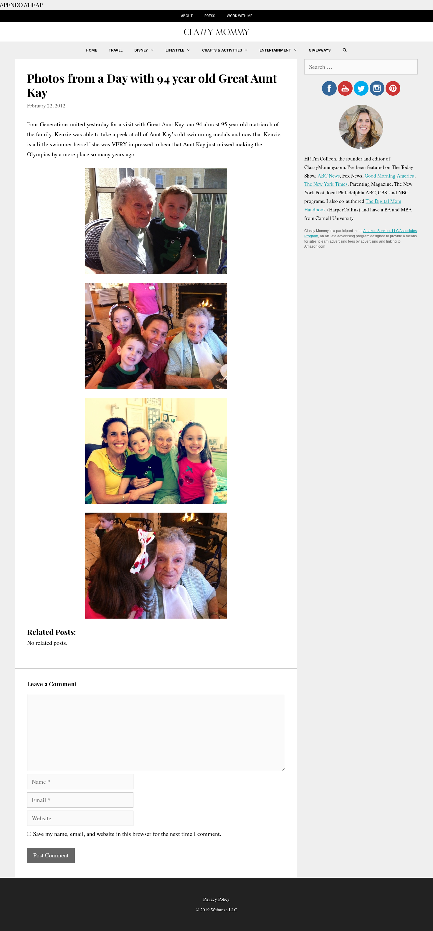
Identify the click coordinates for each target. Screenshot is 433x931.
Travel (116, 50)
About (187, 16)
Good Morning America (389, 175)
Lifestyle (175, 50)
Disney (141, 50)
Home (91, 50)
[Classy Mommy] (216, 31)
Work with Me (239, 16)
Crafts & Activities (222, 50)
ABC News (329, 175)
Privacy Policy (216, 899)
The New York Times (326, 183)
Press (209, 16)
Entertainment (275, 50)
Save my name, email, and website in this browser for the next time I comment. (127, 834)
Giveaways (319, 50)
